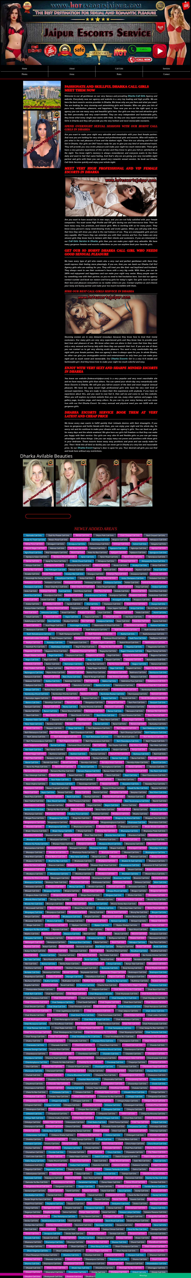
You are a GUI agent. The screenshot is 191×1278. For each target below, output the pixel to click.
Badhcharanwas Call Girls (153, 634)
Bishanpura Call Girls (56, 942)
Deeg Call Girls (32, 1208)
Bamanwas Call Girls (76, 690)
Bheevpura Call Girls (33, 882)
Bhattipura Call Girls (107, 861)
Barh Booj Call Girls (59, 732)
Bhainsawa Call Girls (136, 822)
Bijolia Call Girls (79, 929)
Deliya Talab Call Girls (89, 1212)
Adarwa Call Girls (57, 548)
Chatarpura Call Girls (156, 1075)
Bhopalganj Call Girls (33, 912)
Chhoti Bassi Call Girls (83, 1118)
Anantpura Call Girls (118, 595)
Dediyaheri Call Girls (120, 1204)
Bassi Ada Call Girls (126, 780)
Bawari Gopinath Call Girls (57, 788)
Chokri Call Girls (104, 1139)
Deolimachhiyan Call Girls (137, 1221)
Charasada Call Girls (33, 1071)
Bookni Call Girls (48, 955)
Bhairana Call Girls (34, 827)
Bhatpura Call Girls (34, 861)
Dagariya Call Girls (33, 1169)
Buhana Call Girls (50, 985)
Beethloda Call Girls (75, 805)
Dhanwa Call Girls (32, 1259)
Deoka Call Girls (31, 1221)
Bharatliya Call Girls (158, 848)
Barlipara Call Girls (54, 758)
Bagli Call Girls (114, 655)
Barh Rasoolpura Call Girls (128, 741)
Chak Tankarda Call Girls (156, 1032)
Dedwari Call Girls (158, 1204)
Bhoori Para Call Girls (83, 908)
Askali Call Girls (32, 617)
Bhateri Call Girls (118, 857)
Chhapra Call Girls (103, 1101)
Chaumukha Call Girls (113, 1079)
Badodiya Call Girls (54, 642)
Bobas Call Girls (66, 947)
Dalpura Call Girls (73, 1178)
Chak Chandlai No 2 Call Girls (124, 998)
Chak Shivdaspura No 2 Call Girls (67, 1032)
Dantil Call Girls (55, 1191)
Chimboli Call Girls (54, 1126)
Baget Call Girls (55, 655)
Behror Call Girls (129, 805)
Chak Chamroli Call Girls (64, 998)
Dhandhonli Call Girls (157, 1242)
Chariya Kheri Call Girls (156, 1071)
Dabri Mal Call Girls (142, 1161)
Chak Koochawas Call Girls (109, 1015)
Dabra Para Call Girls (80, 1161)
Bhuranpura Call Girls (112, 917)
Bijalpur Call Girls (102, 925)
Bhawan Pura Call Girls (77, 865)
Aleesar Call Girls (76, 570)
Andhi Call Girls (31, 600)
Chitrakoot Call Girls (138, 1131)
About (71, 68)
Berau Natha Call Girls (105, 810)
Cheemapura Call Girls (34, 1088)
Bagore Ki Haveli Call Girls (135, 655)
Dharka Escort (85, 448)
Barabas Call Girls (54, 724)
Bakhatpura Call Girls (117, 672)
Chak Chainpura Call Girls (36, 998)
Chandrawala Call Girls (156, 1058)
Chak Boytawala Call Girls (126, 994)
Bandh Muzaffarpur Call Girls (153, 698)
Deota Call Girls (142, 1225)
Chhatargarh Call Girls (133, 1105)
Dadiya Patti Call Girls (79, 1165)
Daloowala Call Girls (33, 1178)
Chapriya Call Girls (158, 1062)
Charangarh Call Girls (104, 1067)
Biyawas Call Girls (32, 947)
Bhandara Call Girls (137, 835)
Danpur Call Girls (86, 1186)
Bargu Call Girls (74, 728)
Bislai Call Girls (101, 942)
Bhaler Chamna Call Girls (36, 831)
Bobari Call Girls (49, 947)
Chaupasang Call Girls (137, 1079)
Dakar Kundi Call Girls (61, 1174)
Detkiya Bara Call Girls (89, 1229)
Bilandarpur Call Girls (51, 934)
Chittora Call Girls (113, 1135)
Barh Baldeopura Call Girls (154, 728)
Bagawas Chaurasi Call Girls (83, 651)
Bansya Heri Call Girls (157, 711)
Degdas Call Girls (51, 1212)
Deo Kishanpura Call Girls (64, 1216)
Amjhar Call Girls (159, 587)
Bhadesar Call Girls (100, 814)
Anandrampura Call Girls (95, 595)
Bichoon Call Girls (118, 921)
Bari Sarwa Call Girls (55, 750)
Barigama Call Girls (100, 750)
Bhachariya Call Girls (33, 814)
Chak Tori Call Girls (58, 1037)
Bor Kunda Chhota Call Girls (154, 955)
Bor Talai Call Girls (32, 959)
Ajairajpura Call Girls (158, 553)
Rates (119, 74)
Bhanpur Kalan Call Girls (63, 844)
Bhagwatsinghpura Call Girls (112, 822)
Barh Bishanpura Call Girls (36, 732)
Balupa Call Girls (32, 690)
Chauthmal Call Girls (34, 1084)
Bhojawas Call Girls (52, 891)
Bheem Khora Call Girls (155, 874)
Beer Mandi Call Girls (56, 801)
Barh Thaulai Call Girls (155, 741)
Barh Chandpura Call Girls (82, 732)
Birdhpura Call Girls (117, 938)
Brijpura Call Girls (116, 977)
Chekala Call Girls (139, 1088)
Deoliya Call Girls (159, 1221)
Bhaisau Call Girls (106, 827)
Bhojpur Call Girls (139, 891)
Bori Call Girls (31, 964)
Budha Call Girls (51, 981)
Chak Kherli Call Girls (57, 1015)
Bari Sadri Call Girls (33, 750)
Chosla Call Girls (92, 1148)
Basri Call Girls (131, 775)
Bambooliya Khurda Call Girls (65, 694)
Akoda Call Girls (120, 565)
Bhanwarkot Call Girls (57, 848)
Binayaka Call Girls (33, 938)
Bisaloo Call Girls (137, 938)
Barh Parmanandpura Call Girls (39, 741)
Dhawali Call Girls (33, 1268)
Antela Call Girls (32, 604)
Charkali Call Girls (33, 1075)
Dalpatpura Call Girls (53, 1178)
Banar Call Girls (109, 698)
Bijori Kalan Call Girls (115, 929)
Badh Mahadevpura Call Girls (39, 634)
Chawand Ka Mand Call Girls (86, 1084)
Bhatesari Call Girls (138, 857)
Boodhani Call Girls (139, 951)
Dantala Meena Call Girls (155, 1186)
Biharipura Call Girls (56, 925)
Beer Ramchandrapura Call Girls (107, 801)
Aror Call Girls (31, 612)
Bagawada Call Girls (156, 647)
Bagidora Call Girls (95, 655)
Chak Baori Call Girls (156, 989)
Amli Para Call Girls (103, 591)
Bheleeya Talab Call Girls (56, 882)
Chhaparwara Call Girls (35, 1101)
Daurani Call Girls (102, 1199)
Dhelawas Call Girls (119, 1272)
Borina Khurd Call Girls (93, 964)
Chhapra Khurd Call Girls (154, 1101)
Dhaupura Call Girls (134, 1264)
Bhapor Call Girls (117, 848)
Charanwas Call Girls (127, 1067)
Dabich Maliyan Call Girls (154, 1156)
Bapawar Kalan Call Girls (36, 720)
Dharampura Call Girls (95, 1259)
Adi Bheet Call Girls (77, 548)
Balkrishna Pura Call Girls (131, 681)
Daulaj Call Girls (159, 1195)
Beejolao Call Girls (138, 792)
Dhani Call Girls (77, 1246)
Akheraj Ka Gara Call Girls (78, 565)
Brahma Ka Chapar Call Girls (113, 972)
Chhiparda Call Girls (107, 1114)
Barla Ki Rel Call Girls (119, 754)
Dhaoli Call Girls (73, 1259)
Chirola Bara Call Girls (52, 1131)
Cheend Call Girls (55, 1088)
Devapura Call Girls (52, 1234)
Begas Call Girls (94, 805)
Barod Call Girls (31, 762)
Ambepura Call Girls (113, 582)
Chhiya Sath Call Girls (34, 1118)
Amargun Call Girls (95, 574)
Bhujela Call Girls (92, 917)
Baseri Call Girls (75, 775)
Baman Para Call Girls (54, 690)
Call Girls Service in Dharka (83, 241)
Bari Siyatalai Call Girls (78, 750)
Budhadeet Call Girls (70, 981)
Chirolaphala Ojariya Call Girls (77, 1131)
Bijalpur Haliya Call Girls (154, 925)
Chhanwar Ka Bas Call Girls (110, 1097)
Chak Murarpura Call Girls (35, 1024)
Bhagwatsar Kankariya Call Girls (84, 822)
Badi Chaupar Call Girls (61, 638)
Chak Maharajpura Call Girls (66, 1019)
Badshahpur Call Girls (60, 647)
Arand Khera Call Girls (136, 604)
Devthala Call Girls (158, 1234)
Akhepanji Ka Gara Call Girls (153, 561)
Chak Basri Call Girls (54, 994)
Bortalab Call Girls (32, 972)
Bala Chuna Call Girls (71, 677)
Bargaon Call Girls (54, 728)
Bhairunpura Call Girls (83, 827)
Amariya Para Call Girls (116, 574)
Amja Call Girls (142, 587)
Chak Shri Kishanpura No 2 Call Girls (100, 1032)
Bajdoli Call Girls (134, 668)
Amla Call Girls (31, 591)
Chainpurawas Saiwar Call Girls (72, 989)
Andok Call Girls (47, 600)
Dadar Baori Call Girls (56, 1165)
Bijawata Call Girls (60, 929)
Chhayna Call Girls (134, 1109)
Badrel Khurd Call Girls (129, 642)
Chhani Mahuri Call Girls (84, 1097)
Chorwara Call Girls (72, 1148)
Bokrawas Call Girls (78, 951)
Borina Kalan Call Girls (69, 964)
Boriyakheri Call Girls (157, 964)
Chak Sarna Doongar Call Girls (37, 1032)
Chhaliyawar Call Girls (34, 1097)
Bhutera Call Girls (54, 921)
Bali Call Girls (91, 681)
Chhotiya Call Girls (32, 1122)
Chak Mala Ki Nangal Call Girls (97, 1019)
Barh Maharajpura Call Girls (65, 737)
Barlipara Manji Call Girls (78, 758)
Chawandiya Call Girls (137, 1084)
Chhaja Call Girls (158, 1092)
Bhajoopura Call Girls (129, 827)
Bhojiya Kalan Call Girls (93, 891)
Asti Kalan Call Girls (134, 617)
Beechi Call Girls (100, 792)
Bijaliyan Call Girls (79, 925)
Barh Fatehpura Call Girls (155, 732)
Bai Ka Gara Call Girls (118, 664)
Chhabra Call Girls (83, 1092)
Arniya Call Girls (137, 608)
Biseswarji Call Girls (158, 938)
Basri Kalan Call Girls (60, 780)
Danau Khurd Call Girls (135, 1182)
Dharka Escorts (119, 359)
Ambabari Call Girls (157, 578)
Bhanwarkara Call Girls (34, 848)
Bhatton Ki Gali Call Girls (132, 861)
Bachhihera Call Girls (135, 625)
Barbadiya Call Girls (158, 724)
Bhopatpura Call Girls (55, 912)
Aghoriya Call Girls (138, 548)
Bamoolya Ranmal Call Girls (65, 698)
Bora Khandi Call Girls (53, 959)
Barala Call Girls (101, 724)
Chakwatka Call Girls (77, 1041)
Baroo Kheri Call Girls (64, 767)
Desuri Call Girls (47, 1229)
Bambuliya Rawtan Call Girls (112, 694)
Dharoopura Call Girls (95, 1264)
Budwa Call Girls (159, 981)
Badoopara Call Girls (77, 642)
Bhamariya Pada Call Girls (154, 831)
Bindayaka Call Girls (54, 938)
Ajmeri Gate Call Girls (133, 557)
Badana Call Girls (158, 625)
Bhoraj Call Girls (96, 912)
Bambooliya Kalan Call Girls (124, 690)
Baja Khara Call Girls (74, 668)
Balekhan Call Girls (73, 681)
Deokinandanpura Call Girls (53, 1221)
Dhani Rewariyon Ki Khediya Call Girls (41, 1255)
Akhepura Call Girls (54, 565)
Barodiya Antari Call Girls (112, 762)
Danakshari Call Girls (87, 1182)
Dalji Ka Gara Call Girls (106, 1174)
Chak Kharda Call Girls (34, 1015)
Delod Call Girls (108, 1212)
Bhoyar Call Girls (32, 917)
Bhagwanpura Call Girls (34, 822)
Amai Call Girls (160, 570)
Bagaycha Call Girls (108, 651)
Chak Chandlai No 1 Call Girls (93, 998)
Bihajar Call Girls (33, 925)
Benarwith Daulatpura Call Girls (153, 805)
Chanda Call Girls (157, 1045)
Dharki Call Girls (159, 1259)
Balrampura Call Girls (124, 685)
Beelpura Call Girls (54, 797)
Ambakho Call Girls (53, 582)
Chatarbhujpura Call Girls (131, 1075)
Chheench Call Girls (157, 1109)
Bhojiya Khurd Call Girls (117, 891)
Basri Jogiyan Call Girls (35, 780)
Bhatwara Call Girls (157, 861)
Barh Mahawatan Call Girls (97, 737)
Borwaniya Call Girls (51, 972)
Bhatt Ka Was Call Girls (58, 861)
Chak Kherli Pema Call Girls (82, 1015)
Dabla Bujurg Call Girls (34, 1161)
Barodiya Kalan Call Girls (137, 762)
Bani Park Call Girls (137, 702)
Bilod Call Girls (105, 934)
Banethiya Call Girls (53, 702)
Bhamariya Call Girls (129, 831)
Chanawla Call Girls (59, 1045)
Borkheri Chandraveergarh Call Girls (81, 968)
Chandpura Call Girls (33, 1058)
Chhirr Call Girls (128, 1114)
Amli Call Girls (65, 591)
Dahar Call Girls (93, 1169)
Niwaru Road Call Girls (58, 540)
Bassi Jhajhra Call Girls (35, 784)
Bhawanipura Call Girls (130, 865)
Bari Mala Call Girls (158, 745)
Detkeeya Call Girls (67, 1229)
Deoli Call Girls (74, 1221)
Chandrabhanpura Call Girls (81, 1058)
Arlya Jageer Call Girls (117, 608)
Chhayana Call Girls (112, 1109)
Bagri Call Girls (50, 660)
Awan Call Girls (123, 621)
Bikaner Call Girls (159, 929)
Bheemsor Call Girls (122, 878)
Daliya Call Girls (83, 1174)
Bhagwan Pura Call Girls (155, 818)
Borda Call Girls (123, 959)
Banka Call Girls (69, 707)
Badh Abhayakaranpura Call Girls (64, 630)
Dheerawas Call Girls (77, 1272)
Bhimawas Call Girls (34, 887)
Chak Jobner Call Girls (155, 1011)
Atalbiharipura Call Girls (34, 621)
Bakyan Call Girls (52, 677)
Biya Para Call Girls (158, 942)
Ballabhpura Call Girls (157, 681)
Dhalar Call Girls (142, 1238)
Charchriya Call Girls (75, 1071)
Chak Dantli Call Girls (86, 1002)
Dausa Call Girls (119, 1199)
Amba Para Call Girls (107, 578)
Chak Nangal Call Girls (85, 1024)
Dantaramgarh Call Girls (35, 1191)
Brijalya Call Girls (55, 977)
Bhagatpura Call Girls (58, 818)
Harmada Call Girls (34, 535)
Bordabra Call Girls (142, 959)
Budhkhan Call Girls (139, 981)
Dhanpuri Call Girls (135, 1255)
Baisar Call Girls (54, 668)
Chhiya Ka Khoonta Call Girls (153, 1114)
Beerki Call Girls (159, 801)
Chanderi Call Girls (110, 1054)
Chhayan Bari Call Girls (87, 1109)
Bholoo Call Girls (135, 895)
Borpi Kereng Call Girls (132, 968)
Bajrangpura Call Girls (34, 672)
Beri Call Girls (124, 810)
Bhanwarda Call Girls (134, 844)
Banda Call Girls (128, 698)
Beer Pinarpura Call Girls (79, 801)
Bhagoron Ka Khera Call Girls (128, 818)
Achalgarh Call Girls (56, 544)
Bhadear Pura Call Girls (78, 814)
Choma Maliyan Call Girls (154, 1139)
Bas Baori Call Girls (158, 771)
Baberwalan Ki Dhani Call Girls (107, 625)
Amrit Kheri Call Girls (157, 591)
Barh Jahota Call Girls (36, 737)
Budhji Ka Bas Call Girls (117, 981)
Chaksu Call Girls (33, 1041)
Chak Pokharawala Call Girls (154, 1024)
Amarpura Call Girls (139, 574)
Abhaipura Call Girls (158, 540)
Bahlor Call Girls (52, 664)
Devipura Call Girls (96, 1234)
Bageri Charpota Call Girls (131, 651)
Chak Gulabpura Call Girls (130, 1007)
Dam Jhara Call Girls (92, 1178)
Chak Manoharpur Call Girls (127, 1019)
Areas (71, 74)
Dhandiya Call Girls (34, 1246)
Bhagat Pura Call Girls (35, 818)
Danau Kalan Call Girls (111, 1182)
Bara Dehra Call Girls (156, 720)
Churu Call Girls (114, 1152)
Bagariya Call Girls (134, 647)
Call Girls (119, 68)
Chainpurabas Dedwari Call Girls (39, 989)
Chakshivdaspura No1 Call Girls (152, 1037)
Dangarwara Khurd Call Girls (37, 1186)
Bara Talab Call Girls (33, 724)
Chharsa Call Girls (112, 1105)
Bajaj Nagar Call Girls (97, 668)
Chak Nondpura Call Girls (108, 1024)
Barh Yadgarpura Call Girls (36, 745)
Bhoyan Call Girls (159, 912)
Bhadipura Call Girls (120, 814)
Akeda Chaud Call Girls (81, 561)
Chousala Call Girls (112, 1148)
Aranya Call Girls (158, 604)
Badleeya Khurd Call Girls (114, 638)
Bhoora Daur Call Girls (76, 904)
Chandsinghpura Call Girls (36, 1062)
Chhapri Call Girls (52, 1105)
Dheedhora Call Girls (104, 1268)
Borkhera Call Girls (33, 968)
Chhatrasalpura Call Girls (61, 1109)
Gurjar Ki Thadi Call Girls (35, 540)
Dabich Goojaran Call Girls (126, 1156)
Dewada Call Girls (32, 1238)
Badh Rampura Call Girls (70, 634)
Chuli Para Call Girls (133, 1148)
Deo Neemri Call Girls (90, 1216)
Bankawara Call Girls (135, 707)
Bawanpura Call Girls (33, 788)
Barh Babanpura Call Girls (99, 728)
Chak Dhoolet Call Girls (34, 1007)
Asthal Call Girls (112, 617)
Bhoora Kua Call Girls (98, 904)
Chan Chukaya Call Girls (155, 1041)
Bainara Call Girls (158, 664)
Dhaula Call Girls (115, 1264)
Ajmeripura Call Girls (156, 557)
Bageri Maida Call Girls (34, 655)
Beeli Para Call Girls (33, 797)
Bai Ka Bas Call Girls (95, 664)
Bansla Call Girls (32, 711)
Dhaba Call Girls (68, 1238)
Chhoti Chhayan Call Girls (107, 1118)
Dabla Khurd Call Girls (58, 1161)
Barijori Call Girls (120, 750)
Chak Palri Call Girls (131, 1024)
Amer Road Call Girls (106, 587)
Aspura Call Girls (92, 617)
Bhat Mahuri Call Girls (56, 857)
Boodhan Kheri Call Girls (117, 951)
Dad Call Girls (160, 1161)
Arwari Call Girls (68, 612)
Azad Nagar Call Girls (54, 625)
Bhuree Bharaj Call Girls (136, 917)
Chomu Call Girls (52, 1144)
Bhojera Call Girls (72, 891)
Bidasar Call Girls (158, 921)
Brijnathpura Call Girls (95, 977)
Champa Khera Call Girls (103, 1041)
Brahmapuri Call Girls (137, 972)
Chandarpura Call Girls (35, 1054)
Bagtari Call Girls (113, 660)
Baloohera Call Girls (82, 685)
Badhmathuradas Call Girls (36, 638)
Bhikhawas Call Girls (122, 882)
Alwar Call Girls (125, 570)
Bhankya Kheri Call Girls (154, 840)
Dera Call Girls (160, 1225)
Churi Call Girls (96, 1152)
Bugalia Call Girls (32, 985)
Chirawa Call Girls (91, 1126)
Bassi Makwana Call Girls (62, 784)
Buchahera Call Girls (157, 977)
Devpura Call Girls (137, 1234)
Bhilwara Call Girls (142, 882)
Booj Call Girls (31, 955)
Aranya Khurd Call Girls (57, 608)
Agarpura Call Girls (118, 548)
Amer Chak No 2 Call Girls (82, 587)
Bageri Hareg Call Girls (156, 651)
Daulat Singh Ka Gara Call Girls (38, 1199)
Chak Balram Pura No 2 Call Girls (127, 989)
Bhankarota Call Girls (83, 840)
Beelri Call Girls (73, 797)
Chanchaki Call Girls (83, 1045)
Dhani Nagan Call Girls (98, 1251)
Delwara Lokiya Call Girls (129, 1212)
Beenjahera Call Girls (157, 797)
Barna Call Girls (138, 758)
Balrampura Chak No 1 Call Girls (152, 685)
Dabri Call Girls (100, 1161)
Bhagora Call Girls (102, 818)
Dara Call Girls (125, 1191)
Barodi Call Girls (69, 762)
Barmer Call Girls (119, 758)
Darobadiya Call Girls (34, 1195)
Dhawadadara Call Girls (156, 1264)
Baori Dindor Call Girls (55, 715)
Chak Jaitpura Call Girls (128, 1011)
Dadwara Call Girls (140, 1165)
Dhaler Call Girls (159, 1238)
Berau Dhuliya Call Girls (81, 810)
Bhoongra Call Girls (54, 904)
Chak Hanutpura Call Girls (155, 1007)
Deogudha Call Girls (157, 1216)
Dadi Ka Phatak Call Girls (58, 535)
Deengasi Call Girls (52, 1208)
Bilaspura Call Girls (72, 934)
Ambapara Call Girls (73, 582)
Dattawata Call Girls (115, 1195)
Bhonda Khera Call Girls (35, 899)
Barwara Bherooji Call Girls (36, 771)
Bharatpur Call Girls (34, 852)
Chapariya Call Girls (137, 1062)
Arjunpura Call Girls (80, 608)
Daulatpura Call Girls (62, 1199)
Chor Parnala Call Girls (112, 1144)
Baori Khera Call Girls (105, 715)
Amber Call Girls (131, 582)
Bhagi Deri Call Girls (81, 818)
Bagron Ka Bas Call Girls (72, 660)
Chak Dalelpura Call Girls (62, 1002)
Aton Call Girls (54, 621)
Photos (24, 74)
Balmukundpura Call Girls (57, 685)
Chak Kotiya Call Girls (134, 1015)
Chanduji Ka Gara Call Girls (90, 1062)
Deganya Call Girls (32, 1212)
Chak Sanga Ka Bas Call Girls (152, 1028)
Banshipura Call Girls (157, 707)
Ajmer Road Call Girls (109, 557)
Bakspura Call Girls (33, 677)
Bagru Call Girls (94, 660)
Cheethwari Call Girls (119, 1088)
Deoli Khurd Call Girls (114, 1221)
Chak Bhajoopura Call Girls (101, 994)
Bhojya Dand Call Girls (90, 895)
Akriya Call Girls (158, 565)
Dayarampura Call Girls (97, 1204)
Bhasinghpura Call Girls (155, 852)
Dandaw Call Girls (158, 1182)
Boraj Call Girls (107, 959)
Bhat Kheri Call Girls (33, 857)
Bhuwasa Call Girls (75, 921)
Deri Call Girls (30, 1229)
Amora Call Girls (139, 591)
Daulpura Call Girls (83, 1199)
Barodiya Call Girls (88, 762)
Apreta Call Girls (73, 604)
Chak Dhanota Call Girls (156, 1002)
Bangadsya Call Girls (94, 702)
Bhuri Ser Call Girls (158, 917)
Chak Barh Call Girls (33, 994)
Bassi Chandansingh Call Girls (152, 780)
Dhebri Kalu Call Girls (80, 1268)
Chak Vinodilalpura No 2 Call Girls (119, 1037)
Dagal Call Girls (159, 1165)
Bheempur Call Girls (80, 878)
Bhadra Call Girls (140, 814)
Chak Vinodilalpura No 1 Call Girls (86, 1037)
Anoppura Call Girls (142, 600)
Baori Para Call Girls (156, 715)
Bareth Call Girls (33, 728)
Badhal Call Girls (127, 634)
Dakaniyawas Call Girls (35, 1174)
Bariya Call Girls (138, 750)
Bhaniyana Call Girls (58, 840)
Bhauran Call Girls (56, 865)
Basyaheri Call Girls (131, 784)
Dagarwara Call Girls (54, 1169)
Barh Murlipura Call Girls (154, 737)
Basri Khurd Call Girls (84, 780)
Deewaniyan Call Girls (136, 1208)
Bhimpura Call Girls (56, 887)
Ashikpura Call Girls (123, 612)
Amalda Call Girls (32, 574)
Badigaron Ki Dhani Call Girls (87, 638)
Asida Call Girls (142, 612)
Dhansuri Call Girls (157, 1255)
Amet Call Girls (125, 587)
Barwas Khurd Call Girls (136, 771)
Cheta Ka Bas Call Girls (35, 1092)
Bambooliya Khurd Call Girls (36, 694)
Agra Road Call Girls (33, 553)
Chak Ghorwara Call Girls (80, 1007)
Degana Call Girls (158, 1208)
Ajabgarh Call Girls (118, 553)
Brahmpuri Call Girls (158, 972)
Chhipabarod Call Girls (57, 1114)
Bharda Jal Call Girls (57, 852)
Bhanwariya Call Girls (157, 844)
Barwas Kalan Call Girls (113, 771)
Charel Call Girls (135, 1071)
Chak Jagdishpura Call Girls (67, 1011)
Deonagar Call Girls (104, 1225)
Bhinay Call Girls (76, 887)
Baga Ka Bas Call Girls (110, 647)
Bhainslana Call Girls (157, 822)
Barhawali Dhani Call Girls (79, 745)
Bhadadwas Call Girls (55, 814)
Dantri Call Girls (107, 1191)
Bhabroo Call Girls (158, 810)
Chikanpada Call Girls (75, 1122)
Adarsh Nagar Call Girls (35, 548)
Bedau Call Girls (83, 792)
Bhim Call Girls (160, 882)
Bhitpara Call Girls (158, 887)
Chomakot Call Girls (33, 1144)
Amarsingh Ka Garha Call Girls (38, 578)
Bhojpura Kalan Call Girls (36, 895)
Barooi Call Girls (87, 767)
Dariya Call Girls (159, 1191)
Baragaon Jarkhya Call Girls (78, 724)
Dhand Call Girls (137, 1242)
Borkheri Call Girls (53, 968)
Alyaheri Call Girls (143, 570)
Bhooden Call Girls (105, 899)
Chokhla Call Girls (33, 1139)
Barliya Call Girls (100, 758)
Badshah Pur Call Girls (35, 647)
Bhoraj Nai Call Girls (139, 912)
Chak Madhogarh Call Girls (37, 1019)
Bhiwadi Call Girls (32, 891)
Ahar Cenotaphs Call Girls (56, 553)
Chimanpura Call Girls (34, 1126)
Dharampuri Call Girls (118, 1259)
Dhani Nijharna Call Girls (154, 1251)
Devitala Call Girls (117, 1234)
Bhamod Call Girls (53, 835)
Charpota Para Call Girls (106, 1075)
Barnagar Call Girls (158, 758)
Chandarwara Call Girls (61, 1054)
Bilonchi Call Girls (139, 934)
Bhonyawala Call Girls (83, 899)
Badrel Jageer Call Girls (103, 642)
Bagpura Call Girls (158, 655)
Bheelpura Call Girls (106, 874)
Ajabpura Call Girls (138, 553)
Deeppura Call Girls (94, 1208)
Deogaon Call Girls (113, 1216)
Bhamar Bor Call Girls (106, 831)
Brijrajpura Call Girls (136, 977)
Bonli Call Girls (97, 951)
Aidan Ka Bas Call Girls (97, 553)
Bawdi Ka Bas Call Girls (138, 788)
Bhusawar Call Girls (33, 921)
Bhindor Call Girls (95, 887)
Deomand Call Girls (83, 1225)
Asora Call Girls (52, 617)
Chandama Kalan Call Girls (84, 1049)
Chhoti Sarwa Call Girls (156, 1118)
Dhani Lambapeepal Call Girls (68, 1251)
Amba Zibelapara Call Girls (132, 578)
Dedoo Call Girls (140, 1204)
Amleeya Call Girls (47, 591)
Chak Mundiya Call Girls (155, 1019)
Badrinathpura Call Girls (155, 642)
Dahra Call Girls (139, 1169)
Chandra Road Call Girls (56, 1058)
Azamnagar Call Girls (79, 625)
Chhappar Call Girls (81, 1101)
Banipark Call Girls (157, 702)
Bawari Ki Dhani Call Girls (113, 788)
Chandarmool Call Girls (156, 1049)
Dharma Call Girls (32, 1264)
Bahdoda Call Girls (33, 664)
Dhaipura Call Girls (105, 1238)
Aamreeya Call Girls (100, 540)
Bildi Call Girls (89, 934)
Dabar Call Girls (55, 1156)
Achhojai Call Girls (120, 544)
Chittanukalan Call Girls (35, 1135)
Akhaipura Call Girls (106, 561)
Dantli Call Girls (72, 1191)
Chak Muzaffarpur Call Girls (61, 1024)
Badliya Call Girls (33, 642)
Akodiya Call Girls (139, 565)
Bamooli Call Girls (158, 694)
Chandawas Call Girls (87, 1054)
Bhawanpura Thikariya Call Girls (61, 869)
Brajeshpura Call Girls (34, 977)
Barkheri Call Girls (78, 754)
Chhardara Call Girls (92, 1105)
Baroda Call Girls (50, 762)
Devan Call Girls (32, 1234)
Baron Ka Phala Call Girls (37, 767)
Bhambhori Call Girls (33, 835)
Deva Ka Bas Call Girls (137, 1229)
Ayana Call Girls (159, 621)
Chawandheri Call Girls (112, 1084)
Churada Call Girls (76, 1152)
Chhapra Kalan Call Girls (128, 1101)
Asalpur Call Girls (87, 612)
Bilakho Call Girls (32, 934)
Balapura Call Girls (138, 677)
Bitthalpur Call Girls (137, 942)
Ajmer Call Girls (87, 557)
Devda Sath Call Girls (74, 1234)
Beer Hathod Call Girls (34, 801)
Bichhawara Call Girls (97, 921)
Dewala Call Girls (51, 1238)
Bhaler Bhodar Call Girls (155, 827)
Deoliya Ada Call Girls (34, 1225)
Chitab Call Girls (101, 1131)
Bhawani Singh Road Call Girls (103, 865)
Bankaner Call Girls (114, 707)
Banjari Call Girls (51, 707)
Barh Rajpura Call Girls (69, 741)
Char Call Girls (32, 1067)
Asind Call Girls (159, 612)
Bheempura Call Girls (101, 878)
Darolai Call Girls (54, 1195)
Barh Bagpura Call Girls (126, 728)
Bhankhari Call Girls (107, 840)
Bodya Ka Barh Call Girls (35, 951)
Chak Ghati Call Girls (56, 1007)
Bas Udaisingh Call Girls (35, 775)
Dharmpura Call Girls (52, 1264)
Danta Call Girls (105, 1186)
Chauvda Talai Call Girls (58, 1084)
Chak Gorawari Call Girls (105, 1007)
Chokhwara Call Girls (56, 1139)
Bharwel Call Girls (131, 852)
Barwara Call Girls (157, 767)
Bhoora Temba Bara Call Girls (123, 904)
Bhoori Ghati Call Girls (59, 908)
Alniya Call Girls (93, 570)
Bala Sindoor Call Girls (118, 677)
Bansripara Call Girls (94, 711)
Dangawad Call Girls (64, 1186)
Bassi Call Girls (105, 780)
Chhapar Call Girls (135, 1097)
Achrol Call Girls (139, 544)
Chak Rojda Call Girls (63, 1028)
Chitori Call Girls (118, 1131)
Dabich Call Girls (101, 1156)
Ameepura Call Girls (33, 587)
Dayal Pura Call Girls (33, 1204)
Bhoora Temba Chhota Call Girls (153, 904)
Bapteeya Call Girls (86, 720)
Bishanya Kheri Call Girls (80, 942)
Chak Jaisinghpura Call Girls (98, 1011)
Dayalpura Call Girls (55, 1204)
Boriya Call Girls (114, 964)
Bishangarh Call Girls (33, 942)
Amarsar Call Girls (158, 574)
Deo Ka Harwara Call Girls (36, 1216)
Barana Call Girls (138, 724)
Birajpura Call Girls (75, 938)
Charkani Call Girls (53, 1075)
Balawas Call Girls (32, 681)
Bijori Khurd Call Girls (138, 929)
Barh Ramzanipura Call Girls (97, 741)
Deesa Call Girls (114, 1208)
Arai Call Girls (92, 604)
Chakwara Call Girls (55, 1041)
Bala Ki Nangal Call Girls (94, 677)
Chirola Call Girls (32, 1131)
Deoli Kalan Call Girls (93, 1221)
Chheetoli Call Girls (34, 1114)
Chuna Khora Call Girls (156, 1148)
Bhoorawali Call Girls (34, 908)
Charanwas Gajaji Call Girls (154, 1067)
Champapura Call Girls (129, 1041)
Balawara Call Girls (158, 677)
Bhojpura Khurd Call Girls (63, 895)
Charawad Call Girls (55, 1071)
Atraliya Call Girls (71, 621)
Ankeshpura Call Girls (99, 600)
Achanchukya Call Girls (99, 544)
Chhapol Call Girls (59, 1101)
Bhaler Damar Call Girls (62, 831)
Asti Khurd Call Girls (157, 617)
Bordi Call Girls (160, 959)
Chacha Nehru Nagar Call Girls (133, 985)
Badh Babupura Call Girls (96, 630)
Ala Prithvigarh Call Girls (55, 570)
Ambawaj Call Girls (93, 582)
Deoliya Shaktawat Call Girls (59, 1225)
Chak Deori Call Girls (132, 1002)
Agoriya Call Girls (159, 548)
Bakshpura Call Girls (158, 672)
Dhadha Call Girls (86, 1238)
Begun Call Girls (111, 805)
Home (24, 68)
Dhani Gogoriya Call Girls (37, 1251)
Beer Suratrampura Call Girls (137, 801)
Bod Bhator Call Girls (104, 947)
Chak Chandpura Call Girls (154, 998)
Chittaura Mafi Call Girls (89, 1135)
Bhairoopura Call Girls (58, 827)
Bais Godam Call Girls (34, 668)
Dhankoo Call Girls (71, 1255)
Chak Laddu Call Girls (157, 1015)
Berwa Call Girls (140, 810)
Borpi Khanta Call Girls (156, 968)
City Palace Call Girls (157, 1152)
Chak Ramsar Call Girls (36, 1028)
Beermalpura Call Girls (34, 805)
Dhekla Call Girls (98, 1272)
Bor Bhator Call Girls (87, 955)
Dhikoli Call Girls (139, 1272)
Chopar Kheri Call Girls (89, 1144)
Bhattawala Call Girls (83, 861)
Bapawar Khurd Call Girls (62, 720)
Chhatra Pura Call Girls (156, 1105)
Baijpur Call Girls (139, 664)
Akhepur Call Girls (33, 565)
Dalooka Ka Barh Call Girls (154, 1174)
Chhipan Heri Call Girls (82, 1114)
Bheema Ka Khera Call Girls (36, 878)
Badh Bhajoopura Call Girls (126, 630)
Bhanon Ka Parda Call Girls (36, 844)
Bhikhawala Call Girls (101, 882)
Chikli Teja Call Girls (140, 1122)
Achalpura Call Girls (77, 544)
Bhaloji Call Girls (84, 831)
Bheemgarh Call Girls (60, 878)
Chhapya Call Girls (72, 1105)
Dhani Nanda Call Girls (126, 1251)
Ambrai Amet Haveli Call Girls (154, 582)
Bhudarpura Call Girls (71, 917)
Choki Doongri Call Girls (81, 1139)
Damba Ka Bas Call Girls (156, 1178)
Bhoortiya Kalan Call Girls (130, 908)
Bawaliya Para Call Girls (155, 784)
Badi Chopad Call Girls (155, 535)
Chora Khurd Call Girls (157, 1144)
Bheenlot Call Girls (141, 878)
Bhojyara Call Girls (113, 895)
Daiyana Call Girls (158, 1169)
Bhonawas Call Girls (156, 895)
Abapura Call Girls (119, 540)
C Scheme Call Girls (85, 985)
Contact (166, 74)
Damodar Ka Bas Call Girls (37, 1182)
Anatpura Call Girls (137, 595)
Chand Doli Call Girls (133, 1045)
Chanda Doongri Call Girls (35, 1049)
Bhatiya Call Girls (159, 857)
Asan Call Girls (104, 612)
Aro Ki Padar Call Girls (157, 608)
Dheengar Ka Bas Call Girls (130, 1268)
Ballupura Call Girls (33, 685)
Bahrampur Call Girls (73, 664)
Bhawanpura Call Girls (34, 869)
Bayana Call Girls (159, 788)
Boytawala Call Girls (89, 972)
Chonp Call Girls (69, 1144)
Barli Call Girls (160, 754)
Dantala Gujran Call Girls (128, 1186)
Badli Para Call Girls (137, 638)
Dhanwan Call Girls (53, 1259)
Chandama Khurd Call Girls (109, 1049)
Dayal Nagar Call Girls (157, 1199)
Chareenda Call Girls (115, 1071)
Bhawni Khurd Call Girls (156, 869)
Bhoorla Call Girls (106, 908)
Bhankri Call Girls (130, 840)
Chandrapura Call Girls (106, 1058)
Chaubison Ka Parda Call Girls (60, 1079)
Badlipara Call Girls (158, 638)
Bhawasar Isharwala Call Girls (111, 869)
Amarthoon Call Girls (65, 578)
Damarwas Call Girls (134, 1178)
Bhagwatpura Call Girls (57, 822)
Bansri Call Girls (50, 711)
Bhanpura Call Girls (86, 844)
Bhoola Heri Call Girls (33, 904)
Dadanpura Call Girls (33, 1165)
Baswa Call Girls (109, 784)
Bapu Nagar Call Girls (133, 720)
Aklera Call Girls (101, 565)
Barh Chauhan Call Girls (107, 732)
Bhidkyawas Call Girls (79, 882)
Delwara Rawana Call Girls (155, 1212)
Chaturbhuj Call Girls (33, 1079)
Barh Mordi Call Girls (125, 737)
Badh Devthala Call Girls (154, 630)
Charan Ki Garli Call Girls (78, 1067)
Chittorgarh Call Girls (135, 1135)
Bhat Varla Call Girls (79, 857)
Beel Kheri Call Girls (158, 792)
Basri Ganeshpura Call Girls (154, 775)
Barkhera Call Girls (57, 754)
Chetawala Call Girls (60, 1092)
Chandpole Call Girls (156, 1054)
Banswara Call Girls (135, 711)
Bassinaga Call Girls (87, 784)
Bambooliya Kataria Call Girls (154, 690)
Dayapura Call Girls (76, 1204)
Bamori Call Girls (90, 698)
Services (166, 68)
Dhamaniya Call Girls (54, 1242)
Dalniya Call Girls (129, 1174)
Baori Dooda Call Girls (80, 715)
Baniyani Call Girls (32, 707)
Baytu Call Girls (47, 792)
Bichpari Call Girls (138, 921)
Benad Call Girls (82, 535)
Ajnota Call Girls (32, 561)
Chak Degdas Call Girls (109, 1002)
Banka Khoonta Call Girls (91, 707)
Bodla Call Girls (160, 947)
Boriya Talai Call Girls (134, 964)
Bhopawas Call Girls (77, 912)
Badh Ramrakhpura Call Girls (100, 634)
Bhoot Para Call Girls (156, 908)
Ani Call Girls (63, 600)
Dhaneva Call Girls (56, 1246)
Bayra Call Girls (31, 792)
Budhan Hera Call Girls (93, 981)
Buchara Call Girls (32, 981)
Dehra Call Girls (69, 1212)
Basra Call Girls (113, 775)
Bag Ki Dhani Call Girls (85, 647)
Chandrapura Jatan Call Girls (131, 1058)
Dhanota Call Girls (114, 1255)
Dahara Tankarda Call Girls (116, 1169)
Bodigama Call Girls (125, 947)
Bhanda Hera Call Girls (115, 835)
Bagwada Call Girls (133, 660)
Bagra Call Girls (32, 660)
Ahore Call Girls (77, 553)
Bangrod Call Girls (115, 702)
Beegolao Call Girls (119, 792)
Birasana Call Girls (96, 938)
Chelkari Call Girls (158, 1088)
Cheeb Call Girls (158, 1084)
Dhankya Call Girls (92, 1255)
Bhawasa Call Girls (86, 869)
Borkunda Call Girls (110, 968)
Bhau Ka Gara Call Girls (34, 865)
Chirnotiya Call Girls (158, 1126)
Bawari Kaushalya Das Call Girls (85, 788)
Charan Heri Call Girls (53, 1067)
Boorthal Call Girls (66, 955)
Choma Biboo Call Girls (127, 1139)
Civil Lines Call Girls (34, 1156)
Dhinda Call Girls (158, 1272)
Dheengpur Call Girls (156, 1268)
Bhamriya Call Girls (73, 835)
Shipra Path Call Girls (105, 535)
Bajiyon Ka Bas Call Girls (156, 668)
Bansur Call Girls (114, 711)
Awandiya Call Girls (141, 621)
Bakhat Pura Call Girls (96, 672)
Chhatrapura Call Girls (35, 1109)
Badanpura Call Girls (35, 630)
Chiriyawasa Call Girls (137, 1126)
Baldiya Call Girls (53, 681)
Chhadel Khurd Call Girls (134, 1092)
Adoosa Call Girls (98, 548)
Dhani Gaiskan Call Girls (155, 1246)
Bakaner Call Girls (75, 672)
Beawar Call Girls (65, 792)
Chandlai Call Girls (133, 1054)
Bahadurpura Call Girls (156, 660)
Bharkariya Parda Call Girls (84, 852)
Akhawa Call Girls (128, 561)
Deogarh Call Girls (134, 1216)
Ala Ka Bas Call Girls (33, 570)
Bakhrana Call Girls (138, 672)
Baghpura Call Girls (75, 655)
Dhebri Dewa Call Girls (56, 1268)
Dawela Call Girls (137, 1199)
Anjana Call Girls (80, 600)
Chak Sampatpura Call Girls (119, 1028)
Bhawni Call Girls (135, 869)
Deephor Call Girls (72, 1208)
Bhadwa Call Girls (159, 814)
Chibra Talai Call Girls (53, 1122)
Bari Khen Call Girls (138, 745)
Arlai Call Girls (98, 608)
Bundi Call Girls (67, 985)
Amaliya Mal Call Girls (74, 574)
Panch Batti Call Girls (79, 540)
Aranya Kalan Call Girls (34, 608)
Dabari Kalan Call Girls (78, 1156)
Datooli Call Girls (95, 1195)
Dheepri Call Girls (33, 1272)
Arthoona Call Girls (49, 612)
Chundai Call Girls (56, 1152)
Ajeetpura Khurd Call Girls (64, 557)
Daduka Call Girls (120, 1165)
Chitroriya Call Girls (158, 1131)
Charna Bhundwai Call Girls (78, 1075)
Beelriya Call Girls (92, 797)
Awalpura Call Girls (105, 621)
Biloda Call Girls (121, 934)
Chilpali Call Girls (159, 1122)
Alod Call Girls (110, 570)
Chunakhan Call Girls (34, 1152)
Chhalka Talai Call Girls (58, 1097)
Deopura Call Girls (124, 1225)
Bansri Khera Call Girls (71, 711)
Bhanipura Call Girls (35, 840)
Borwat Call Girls (70, 972)
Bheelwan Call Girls (130, 874)
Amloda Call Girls (121, 591)
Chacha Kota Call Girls (107, 985)
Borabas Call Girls (73, 959)
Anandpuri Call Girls (73, 595)
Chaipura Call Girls (99, 989)
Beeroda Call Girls (55, 805)
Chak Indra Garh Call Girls (37, 1011)
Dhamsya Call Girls (75, 1242)
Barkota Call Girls (98, 754)
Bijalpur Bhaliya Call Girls (126, 925)
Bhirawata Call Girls (137, 887)
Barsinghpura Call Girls (111, 767)
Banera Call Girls (32, 702)
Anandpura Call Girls (52, 595)
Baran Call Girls (119, 724)
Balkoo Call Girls (109, 681)
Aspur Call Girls (71, 617)
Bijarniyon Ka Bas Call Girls (36, 929)
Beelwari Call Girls (135, 797)
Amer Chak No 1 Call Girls (56, 587)
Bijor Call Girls (96, 929)
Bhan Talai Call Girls (93, 835)
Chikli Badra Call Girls (97, 1122)
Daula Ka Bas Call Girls (138, 1195)
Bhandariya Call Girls (157, 835)
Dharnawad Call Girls (73, 1264)
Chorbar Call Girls (32, 1148)
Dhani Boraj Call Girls (99, 1246)
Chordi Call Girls (52, 1148)
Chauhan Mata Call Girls (88, 1079)
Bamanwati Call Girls (99, 690)
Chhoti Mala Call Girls (132, 1118)
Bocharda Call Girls (84, 947)
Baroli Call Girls (159, 762)
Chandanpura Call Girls (134, 1049)
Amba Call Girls (86, 578)
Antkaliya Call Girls (53, 604)
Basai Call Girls (57, 775)
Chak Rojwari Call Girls (90, 1028)
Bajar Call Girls (116, 668)
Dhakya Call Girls (124, 1238)
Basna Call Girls (94, 775)
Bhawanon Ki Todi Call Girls (155, 865)
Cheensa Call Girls (74, 1088)
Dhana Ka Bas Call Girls (97, 1242)
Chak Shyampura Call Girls (131, 1032)
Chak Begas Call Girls (76, 994)
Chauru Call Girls (159, 1079)
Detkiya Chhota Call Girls (113, 1229)
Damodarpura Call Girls (63, 1182)
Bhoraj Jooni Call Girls (117, 912)
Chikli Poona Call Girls (119, 1122)
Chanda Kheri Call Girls (59, 1049)
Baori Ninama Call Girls (131, 715)
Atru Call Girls (87, 621)
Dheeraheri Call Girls (54, 1272)
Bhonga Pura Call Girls (59, 899)
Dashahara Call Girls (75, 1195)
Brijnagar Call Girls (74, 977)
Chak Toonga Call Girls (35, 1037)
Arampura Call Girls (112, 604)
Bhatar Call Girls (99, 857)
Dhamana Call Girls (33, 1242)
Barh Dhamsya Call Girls (131, 732)
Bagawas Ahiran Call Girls (56, 651)
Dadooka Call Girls (100, 1165)
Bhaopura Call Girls (98, 848)
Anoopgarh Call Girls (121, 600)
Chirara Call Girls (73, 1126)
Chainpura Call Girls (158, 985)
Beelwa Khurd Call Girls (113, 797)
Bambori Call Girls (88, 694)
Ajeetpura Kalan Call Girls (36, 557)
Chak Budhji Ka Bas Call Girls (154, 994)
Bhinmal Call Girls (115, 887)
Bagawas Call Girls (33, 651)
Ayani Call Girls (32, 625)
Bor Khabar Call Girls (108, 955)
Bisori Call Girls (118, 942)
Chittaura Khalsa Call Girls (62, 1135)
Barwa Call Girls (135, 767)
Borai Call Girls (91, 959)
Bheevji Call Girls (159, 878)
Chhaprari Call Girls (33, 1105)
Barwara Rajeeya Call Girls (89, 771)
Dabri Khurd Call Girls (120, 1161)
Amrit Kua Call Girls (33, 595)
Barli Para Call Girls (33, 758)
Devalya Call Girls (158, 1229)
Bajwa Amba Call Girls (56, 672)
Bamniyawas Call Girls (138, 694)
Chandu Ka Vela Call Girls (63, 1062)
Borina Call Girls (48, 964)
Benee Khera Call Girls (34, 810)
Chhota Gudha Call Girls (59, 1118)
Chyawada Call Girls (134, 1152)
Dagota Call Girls (75, 1169)
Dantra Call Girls (90, 1191)
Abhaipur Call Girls (138, 540)
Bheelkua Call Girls (83, 874)
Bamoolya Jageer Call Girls (37, 698)
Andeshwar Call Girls (157, 595)
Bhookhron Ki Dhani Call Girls (130, 899)
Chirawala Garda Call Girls (113, 1126)
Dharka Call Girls (136, 96)
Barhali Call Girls (57, 745)
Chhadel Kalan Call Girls (107, 1092)
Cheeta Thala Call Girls (96, 1088)
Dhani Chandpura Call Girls (126, 1246)
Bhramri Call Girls (51, 917)
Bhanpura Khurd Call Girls (110, 844)
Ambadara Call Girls (33, 582)
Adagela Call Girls (158, 544)
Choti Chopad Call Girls (130, 535)
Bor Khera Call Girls (130, 955)
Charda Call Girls (96, 1071)
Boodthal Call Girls (158, 951)
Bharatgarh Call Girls (137, 848)
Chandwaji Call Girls (115, 1062)
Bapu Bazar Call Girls (109, 720)
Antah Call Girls (160, 600)
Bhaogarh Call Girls (78, 848)
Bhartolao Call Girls (109, 852)
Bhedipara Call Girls (34, 874)
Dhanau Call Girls (119, 1242)
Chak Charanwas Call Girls (36, 1002)
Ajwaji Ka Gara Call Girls (56, 561)
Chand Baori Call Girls (109, 1045)
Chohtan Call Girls (157, 1135)
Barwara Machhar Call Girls (62, 771)
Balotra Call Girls (103, 685)
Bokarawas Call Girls (57, 951)
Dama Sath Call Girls (113, 1178)
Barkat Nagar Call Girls (34, 754)
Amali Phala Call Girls (52, 574)
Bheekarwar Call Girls (59, 874)
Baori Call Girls (32, 715)
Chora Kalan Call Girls (135, 1144)
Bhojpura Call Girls (158, 891)
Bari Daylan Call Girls (117, 745)
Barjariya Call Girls (158, 750)
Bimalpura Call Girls (158, 934)
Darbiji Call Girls (141, 1191)
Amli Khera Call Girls (82, 591)
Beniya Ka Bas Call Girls (58, 810)
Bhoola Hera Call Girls (156, 899)
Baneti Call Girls (73, 702)
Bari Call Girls (99, 745)
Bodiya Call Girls (143, 947)
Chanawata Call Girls (35, 1045)
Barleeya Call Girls (141, 754)
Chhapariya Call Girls (157, 1097)
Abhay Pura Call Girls (34, 544)
